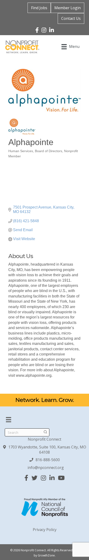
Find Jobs (39, 7)
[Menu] (8, 420)
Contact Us (71, 18)
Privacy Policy (44, 529)
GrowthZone (46, 555)
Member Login (67, 7)
